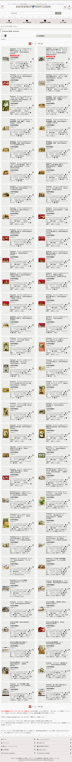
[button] (2, 7)
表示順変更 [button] (41, 36)
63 (39, 43)
